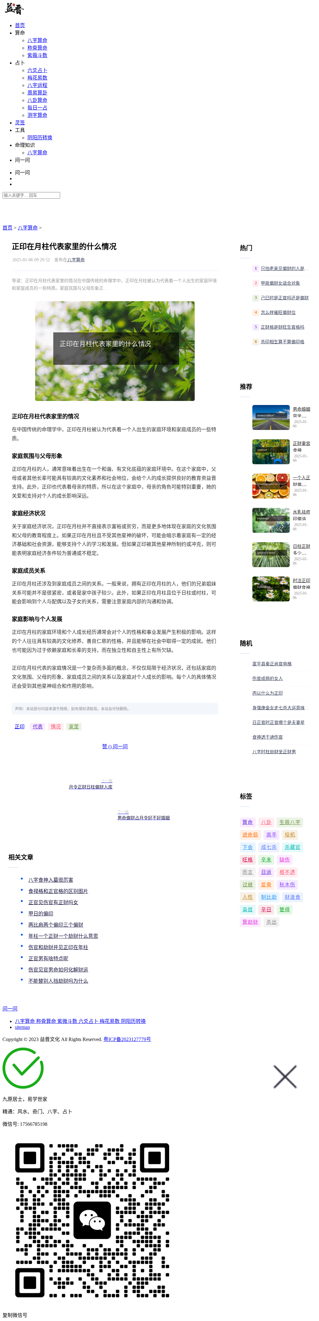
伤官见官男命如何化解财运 (58, 969)
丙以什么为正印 (267, 693)
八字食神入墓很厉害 (50, 880)
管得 (284, 909)
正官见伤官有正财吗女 (53, 902)
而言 (247, 872)
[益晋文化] (34, 13)
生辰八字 (290, 822)
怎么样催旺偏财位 (278, 312)
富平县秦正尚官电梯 (272, 664)
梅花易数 (37, 77)
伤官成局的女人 (267, 678)
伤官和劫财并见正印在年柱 (58, 947)
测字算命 (37, 115)
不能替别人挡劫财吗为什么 (58, 981)
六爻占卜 (37, 70)
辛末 (266, 859)
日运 (266, 872)
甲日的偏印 (40, 913)
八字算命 (37, 40)
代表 (38, 726)
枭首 (247, 909)
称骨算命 (37, 48)
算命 (247, 822)
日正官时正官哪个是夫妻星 (278, 722)
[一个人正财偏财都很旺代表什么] (271, 486)
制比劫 (269, 897)
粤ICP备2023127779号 (127, 1039)
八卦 (266, 822)
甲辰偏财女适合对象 (280, 283)
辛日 (266, 909)
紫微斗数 (68, 1021)
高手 (271, 834)
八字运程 (37, 85)
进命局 (250, 834)
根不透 (287, 872)
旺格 (247, 859)
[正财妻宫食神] (271, 451)
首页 (20, 25)
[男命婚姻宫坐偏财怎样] (271, 417)
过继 (247, 884)
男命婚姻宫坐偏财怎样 (301, 416)
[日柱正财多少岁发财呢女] (271, 554)
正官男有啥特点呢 (48, 958)
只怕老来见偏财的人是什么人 (285, 268)
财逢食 (293, 897)
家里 (74, 726)
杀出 (271, 922)
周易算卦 (37, 92)
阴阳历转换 (39, 137)
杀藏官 (293, 847)
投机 (290, 834)
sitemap (22, 1027)
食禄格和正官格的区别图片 (58, 891)
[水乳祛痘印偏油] (271, 520)
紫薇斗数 (37, 55)
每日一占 (37, 107)
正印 (20, 726)
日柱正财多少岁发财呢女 (301, 553)
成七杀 (269, 847)
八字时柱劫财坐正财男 (274, 752)
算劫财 (250, 922)
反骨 (266, 884)
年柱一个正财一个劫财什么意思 (63, 936)
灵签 (20, 122)
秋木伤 (287, 884)
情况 (56, 726)
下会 (247, 847)
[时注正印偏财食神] (271, 588)
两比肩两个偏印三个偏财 (55, 925)
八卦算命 (37, 100)
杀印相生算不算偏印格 (282, 342)
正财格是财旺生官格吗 (282, 327)
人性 (247, 897)
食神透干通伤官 (267, 737)
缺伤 (284, 859)
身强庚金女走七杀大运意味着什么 (281, 708)
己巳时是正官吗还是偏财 (285, 298)
